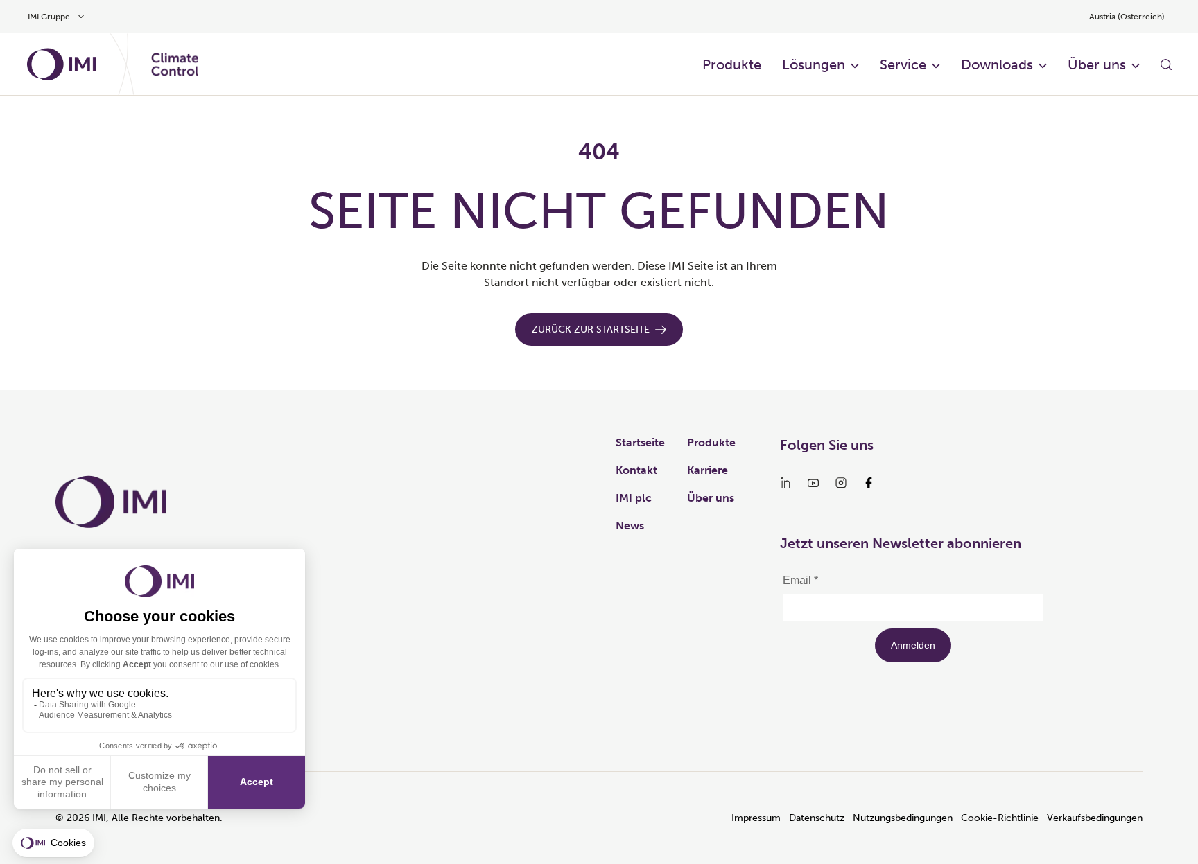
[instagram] (841, 482)
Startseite (640, 442)
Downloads (997, 64)
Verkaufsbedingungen (1095, 818)
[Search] (1166, 64)
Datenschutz (816, 818)
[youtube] (813, 482)
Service (903, 64)
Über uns (1097, 64)
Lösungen (813, 64)
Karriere (707, 470)
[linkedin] (785, 482)
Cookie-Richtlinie (1000, 818)
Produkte (731, 64)
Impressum (756, 818)
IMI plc (634, 497)
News (630, 525)
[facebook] (868, 482)
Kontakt (636, 470)
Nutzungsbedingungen (903, 818)
